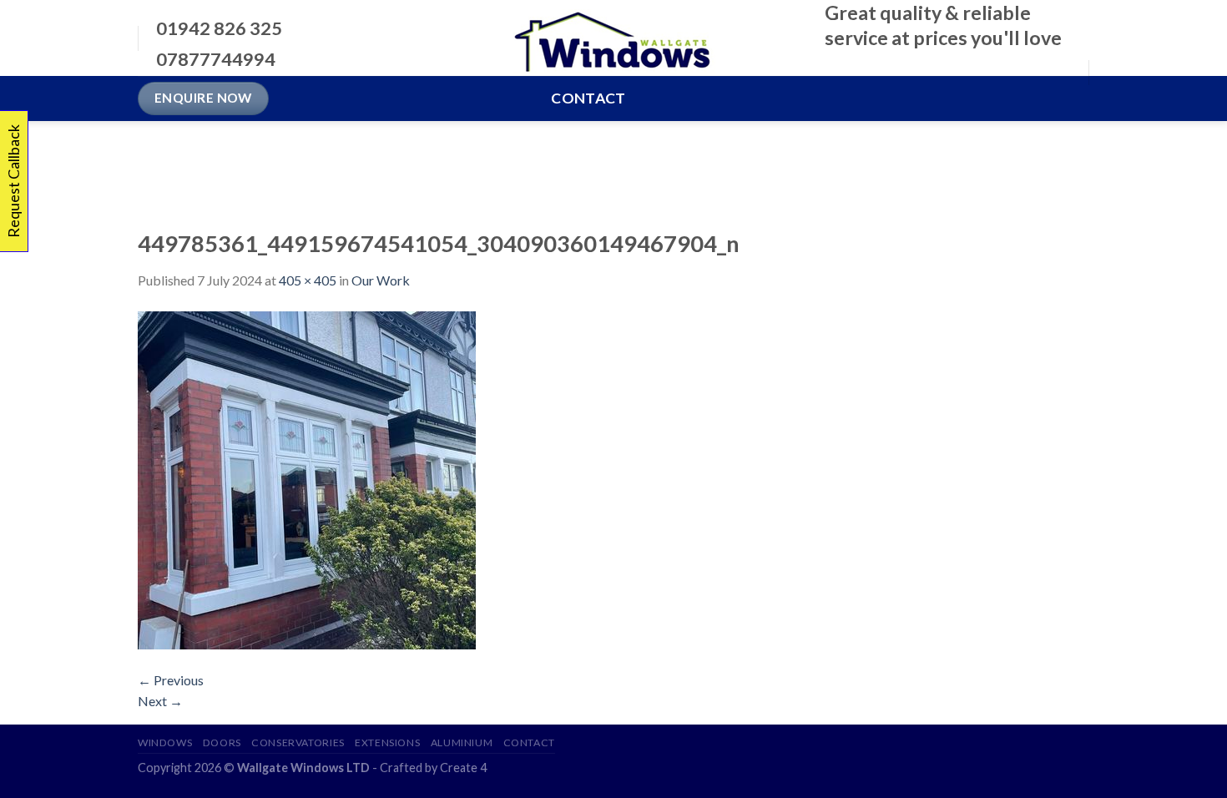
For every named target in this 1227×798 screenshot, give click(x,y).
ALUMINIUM (462, 742)
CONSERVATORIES (298, 742)
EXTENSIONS (387, 742)
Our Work (380, 280)
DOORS (222, 742)
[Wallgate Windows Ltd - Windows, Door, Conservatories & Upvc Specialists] (614, 38)
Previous (171, 680)
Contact (588, 98)
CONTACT (529, 742)
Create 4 (463, 767)
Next (160, 701)
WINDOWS (165, 742)
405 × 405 (307, 280)
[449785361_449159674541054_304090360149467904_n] (307, 478)
